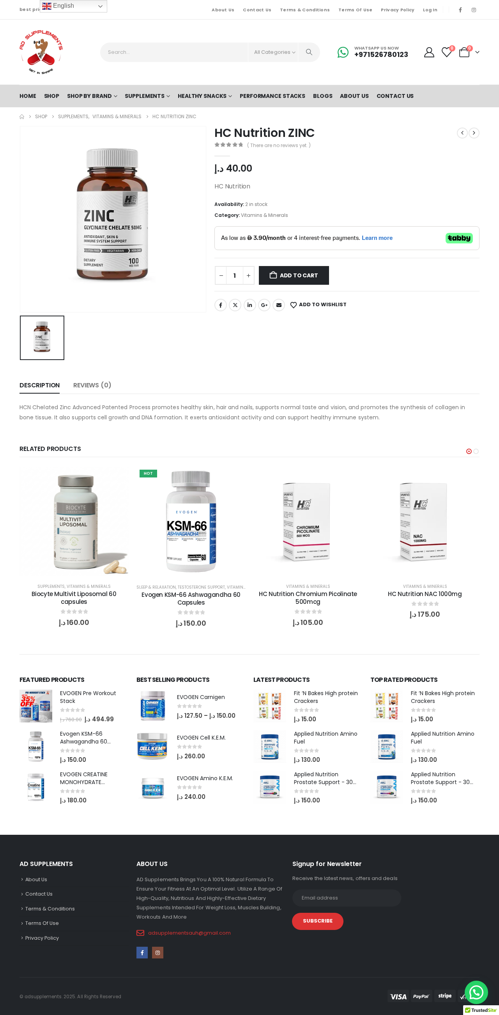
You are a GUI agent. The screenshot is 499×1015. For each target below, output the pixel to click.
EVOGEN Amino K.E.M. (205, 778)
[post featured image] (35, 706)
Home (27, 96)
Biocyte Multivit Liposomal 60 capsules (74, 598)
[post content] (74, 521)
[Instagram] (473, 9)
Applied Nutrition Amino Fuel (325, 737)
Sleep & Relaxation (156, 587)
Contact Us (257, 10)
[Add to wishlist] (117, 478)
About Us (223, 10)
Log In (430, 10)
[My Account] (429, 52)
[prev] (462, 133)
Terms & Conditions (305, 10)
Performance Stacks (272, 96)
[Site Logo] (41, 52)
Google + (264, 305)
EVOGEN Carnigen (201, 697)
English (62, 5)
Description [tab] (39, 385)
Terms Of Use (355, 10)
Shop (52, 96)
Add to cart (299, 275)
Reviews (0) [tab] (92, 385)
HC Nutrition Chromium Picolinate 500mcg (308, 598)
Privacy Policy (397, 10)
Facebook (220, 305)
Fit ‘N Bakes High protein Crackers (326, 697)
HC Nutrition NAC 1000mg (425, 594)
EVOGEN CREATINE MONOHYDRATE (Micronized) (84, 781)
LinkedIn (250, 305)
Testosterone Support (201, 587)
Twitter (235, 305)
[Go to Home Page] (21, 116)
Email (279, 305)
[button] (468, 451)
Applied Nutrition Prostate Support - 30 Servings (323, 781)
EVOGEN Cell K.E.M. (201, 738)
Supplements (145, 96)
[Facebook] (460, 9)
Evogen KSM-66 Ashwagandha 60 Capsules (191, 599)
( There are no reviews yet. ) (279, 145)
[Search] (309, 52)
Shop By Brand (89, 96)
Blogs (322, 96)
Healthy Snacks (202, 96)
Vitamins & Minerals (264, 215)
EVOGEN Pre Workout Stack (88, 697)
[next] (474, 133)
